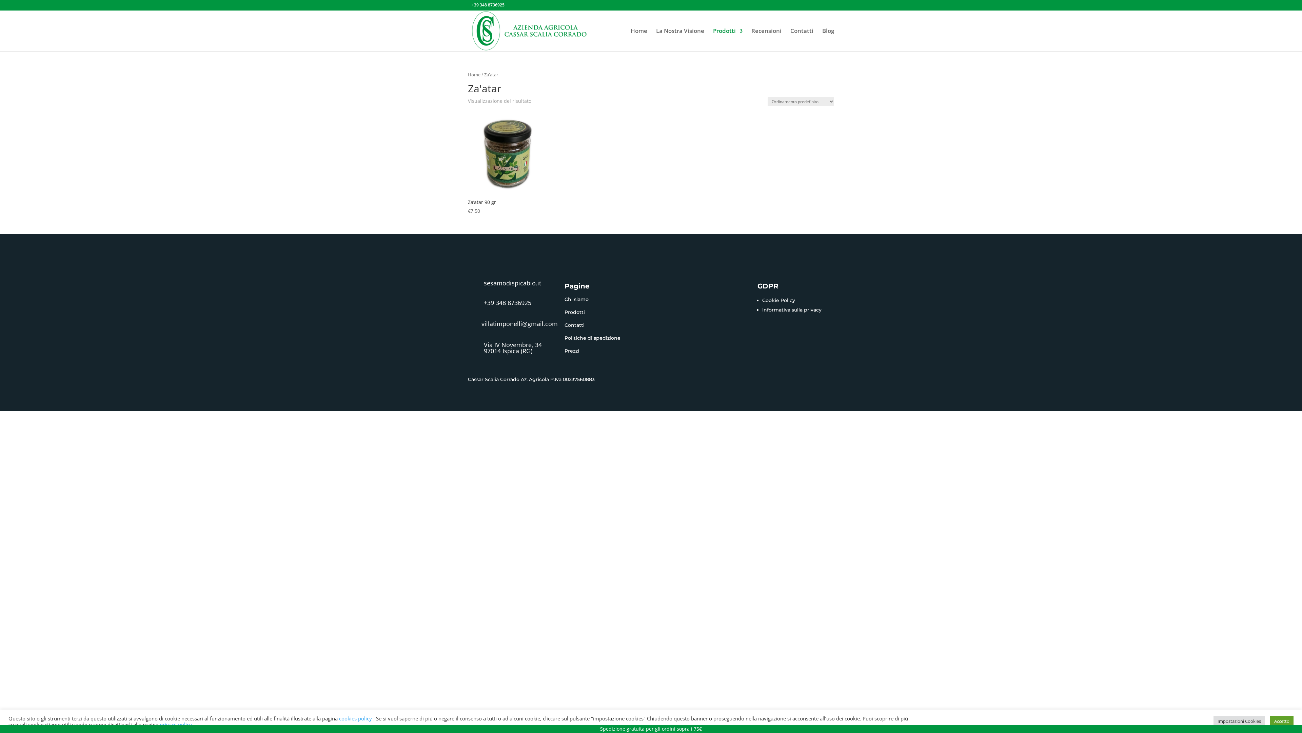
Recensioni (766, 32)
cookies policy (356, 718)
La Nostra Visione (680, 32)
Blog (828, 32)
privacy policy (176, 724)
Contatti (801, 32)
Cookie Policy (778, 300)
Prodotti (724, 32)
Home (639, 32)
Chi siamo (577, 299)
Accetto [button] (1281, 721)
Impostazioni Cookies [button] (1239, 721)
